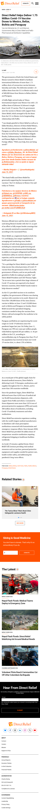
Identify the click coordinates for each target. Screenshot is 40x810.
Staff (4, 70)
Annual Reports (5, 760)
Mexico (11, 238)
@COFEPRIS (17, 193)
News (3, 9)
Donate (27, 553)
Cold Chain (20, 466)
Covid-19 (8, 9)
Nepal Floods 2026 (7, 596)
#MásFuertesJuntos (16, 205)
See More (20, 523)
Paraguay (4, 468)
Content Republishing (7, 798)
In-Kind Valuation (6, 766)
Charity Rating (5, 779)
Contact (3, 741)
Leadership (4, 801)
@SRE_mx (27, 193)
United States (12, 468)
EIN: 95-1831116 (6, 785)
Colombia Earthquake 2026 (10, 668)
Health (30, 466)
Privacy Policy (5, 804)
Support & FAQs (6, 750)
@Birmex (16, 196)
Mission (3, 747)
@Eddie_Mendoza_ (15, 152)
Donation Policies (6, 763)
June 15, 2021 (7, 172)
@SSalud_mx (7, 193)
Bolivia (15, 466)
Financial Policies (6, 769)
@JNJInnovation (8, 162)
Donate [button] (26, 3)
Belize (10, 466)
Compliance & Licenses (8, 788)
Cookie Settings (5, 807)
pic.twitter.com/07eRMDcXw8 (13, 208)
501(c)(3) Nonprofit (7, 782)
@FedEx (17, 200)
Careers (3, 744)
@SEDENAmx (7, 196)
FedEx (25, 466)
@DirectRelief (29, 150)
